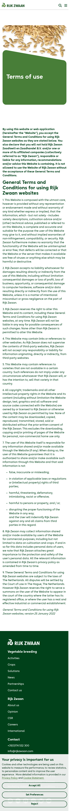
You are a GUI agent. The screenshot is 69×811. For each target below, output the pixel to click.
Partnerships (16, 684)
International (16, 731)
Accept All (34, 786)
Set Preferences (34, 795)
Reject (34, 804)
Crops (11, 664)
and (23, 778)
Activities (13, 658)
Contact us (15, 690)
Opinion (13, 711)
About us (13, 705)
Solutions (14, 671)
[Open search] (60, 5)
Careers (13, 724)
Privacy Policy (10, 778)
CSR (10, 718)
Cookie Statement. (33, 778)
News (11, 677)
